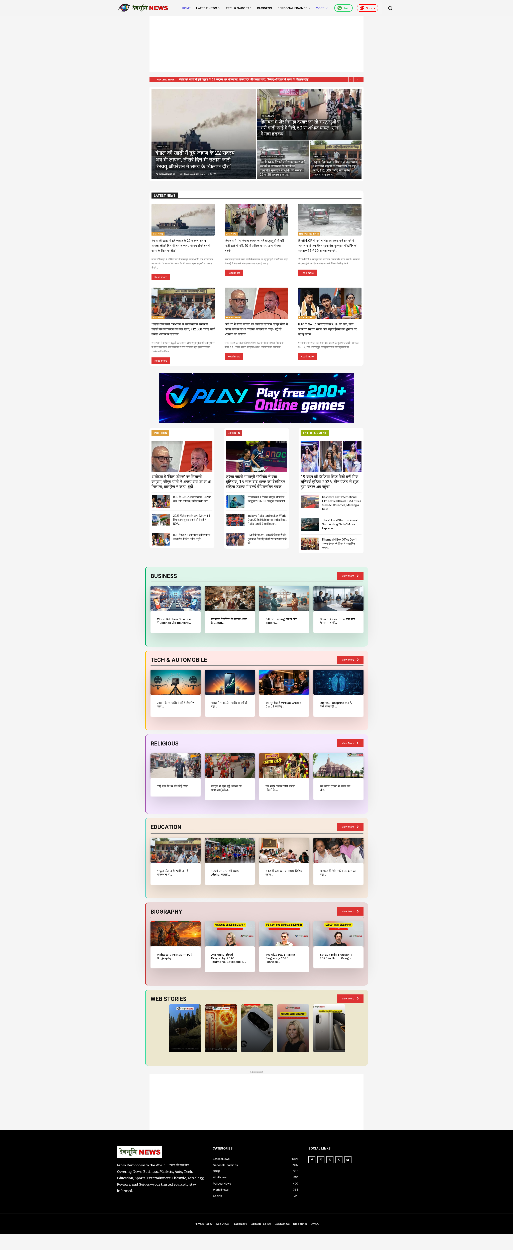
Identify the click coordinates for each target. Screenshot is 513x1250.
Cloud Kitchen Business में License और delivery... (174, 621)
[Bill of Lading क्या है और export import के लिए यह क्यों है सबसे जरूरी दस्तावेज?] (284, 598)
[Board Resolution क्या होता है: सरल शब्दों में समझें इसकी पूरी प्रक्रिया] (338, 598)
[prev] (350, 79)
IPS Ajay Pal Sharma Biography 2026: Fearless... (280, 958)
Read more (161, 277)
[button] (390, 8)
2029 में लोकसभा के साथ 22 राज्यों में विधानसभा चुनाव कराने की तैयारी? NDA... (191, 519)
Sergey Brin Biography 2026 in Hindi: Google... (337, 956)
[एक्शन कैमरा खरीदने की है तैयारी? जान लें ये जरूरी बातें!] (175, 682)
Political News (233, 317)
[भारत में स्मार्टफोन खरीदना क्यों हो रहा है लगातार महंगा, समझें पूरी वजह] (230, 682)
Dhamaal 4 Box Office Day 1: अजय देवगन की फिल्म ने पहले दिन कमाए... (339, 543)
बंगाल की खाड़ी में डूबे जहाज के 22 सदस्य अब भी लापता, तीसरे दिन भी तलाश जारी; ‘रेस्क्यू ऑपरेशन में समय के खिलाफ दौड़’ (180, 246)
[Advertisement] (256, 44)
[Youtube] (347, 1159)
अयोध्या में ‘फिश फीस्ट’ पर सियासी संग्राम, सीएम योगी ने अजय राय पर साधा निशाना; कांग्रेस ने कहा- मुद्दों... (181, 481)
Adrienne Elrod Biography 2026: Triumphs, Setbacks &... (228, 958)
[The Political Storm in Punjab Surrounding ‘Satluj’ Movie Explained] (310, 524)
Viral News (163, 146)
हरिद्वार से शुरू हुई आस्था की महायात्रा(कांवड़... (226, 788)
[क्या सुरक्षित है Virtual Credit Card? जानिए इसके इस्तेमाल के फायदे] (284, 682)
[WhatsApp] (338, 1159)
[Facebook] (311, 1159)
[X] (329, 1159)
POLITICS (160, 433)
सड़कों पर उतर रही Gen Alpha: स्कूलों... (225, 872)
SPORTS (234, 433)
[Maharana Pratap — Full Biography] (175, 933)
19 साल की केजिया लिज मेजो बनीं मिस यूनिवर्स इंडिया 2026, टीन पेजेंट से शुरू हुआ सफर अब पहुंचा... (329, 481)
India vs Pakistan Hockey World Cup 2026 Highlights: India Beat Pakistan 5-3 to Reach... (267, 519)
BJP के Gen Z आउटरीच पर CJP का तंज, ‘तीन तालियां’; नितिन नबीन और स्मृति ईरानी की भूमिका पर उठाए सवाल (327, 329)
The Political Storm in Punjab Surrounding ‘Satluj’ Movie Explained (340, 524)
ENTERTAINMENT (315, 433)
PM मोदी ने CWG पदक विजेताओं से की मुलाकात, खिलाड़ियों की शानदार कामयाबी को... (267, 539)
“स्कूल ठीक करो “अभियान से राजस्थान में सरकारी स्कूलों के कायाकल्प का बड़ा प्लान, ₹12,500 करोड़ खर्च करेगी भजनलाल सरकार (183, 329)
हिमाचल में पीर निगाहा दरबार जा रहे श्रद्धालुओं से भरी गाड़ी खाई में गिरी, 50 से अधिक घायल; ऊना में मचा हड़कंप (254, 246)
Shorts (370, 8)
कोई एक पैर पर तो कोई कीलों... (174, 786)
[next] (357, 79)
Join (346, 8)
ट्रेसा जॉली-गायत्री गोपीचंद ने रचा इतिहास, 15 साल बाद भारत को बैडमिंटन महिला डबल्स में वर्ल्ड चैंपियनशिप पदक (255, 481)
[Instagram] (320, 1159)
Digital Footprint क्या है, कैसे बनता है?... (336, 704)
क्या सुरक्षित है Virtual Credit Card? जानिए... (283, 704)
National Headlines (272, 156)
